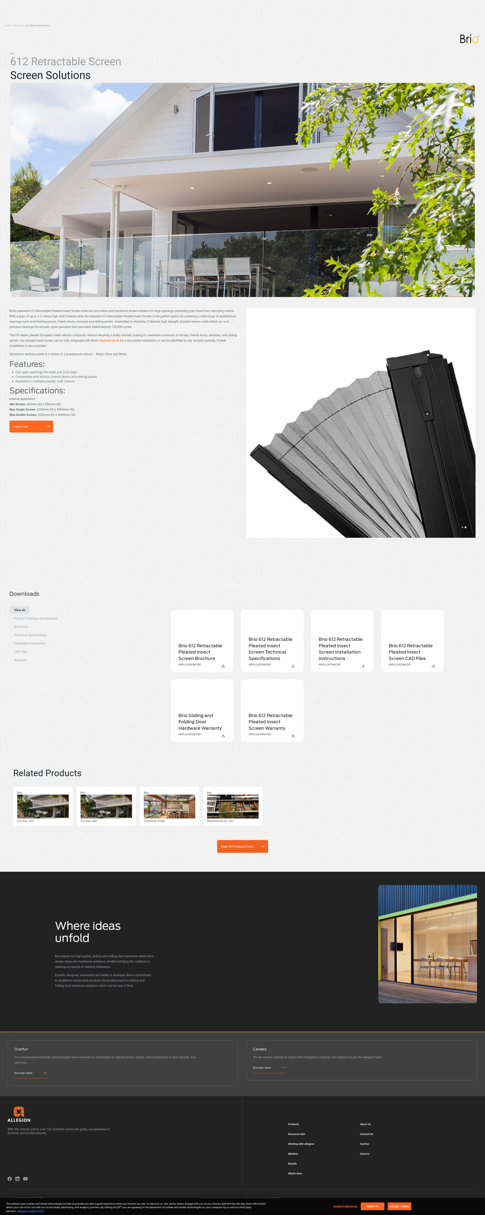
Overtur (174, 2)
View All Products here (237, 846)
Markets (118, 2)
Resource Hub (61, 2)
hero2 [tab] (465, 527)
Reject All (373, 1206)
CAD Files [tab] (20, 652)
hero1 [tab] (462, 527)
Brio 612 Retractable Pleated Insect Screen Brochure (200, 652)
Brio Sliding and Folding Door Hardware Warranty (200, 722)
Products (38, 2)
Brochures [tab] (21, 627)
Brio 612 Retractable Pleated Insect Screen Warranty (271, 722)
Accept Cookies (399, 1206)
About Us (155, 2)
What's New (195, 2)
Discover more (23, 1073)
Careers (364, 1153)
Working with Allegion (91, 2)
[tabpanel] (320, 675)
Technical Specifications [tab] (30, 635)
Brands (136, 2)
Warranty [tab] (20, 660)
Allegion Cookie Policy (30, 1211)
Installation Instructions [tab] (30, 643)
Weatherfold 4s (109, 340)
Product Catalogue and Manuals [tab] (35, 618)
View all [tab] (19, 610)
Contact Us (366, 1134)
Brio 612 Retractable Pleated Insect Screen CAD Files (411, 652)
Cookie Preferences (345, 1206)
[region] (242, 1206)
